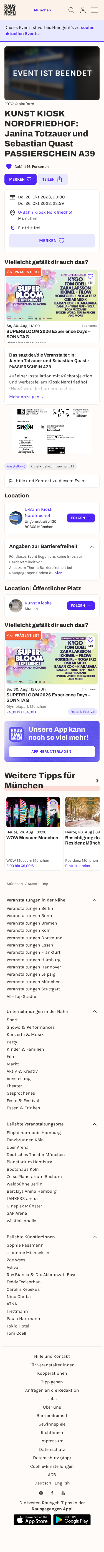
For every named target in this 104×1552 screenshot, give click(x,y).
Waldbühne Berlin (24, 1184)
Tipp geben (52, 1381)
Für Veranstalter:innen (52, 1364)
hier (58, 573)
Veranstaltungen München (34, 981)
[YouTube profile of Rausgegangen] (63, 1493)
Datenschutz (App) (52, 1457)
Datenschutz (52, 1449)
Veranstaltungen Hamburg (33, 959)
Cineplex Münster (24, 1206)
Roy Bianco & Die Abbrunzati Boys (41, 1274)
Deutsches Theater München (36, 1154)
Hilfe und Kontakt (52, 1356)
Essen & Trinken (23, 1107)
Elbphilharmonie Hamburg (34, 1132)
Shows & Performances (31, 1027)
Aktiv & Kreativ (22, 1071)
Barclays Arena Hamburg (32, 1191)
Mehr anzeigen (24, 396)
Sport (12, 1019)
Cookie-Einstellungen (52, 1466)
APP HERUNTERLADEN (63, 752)
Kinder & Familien (25, 1049)
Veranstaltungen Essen (30, 945)
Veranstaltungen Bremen (32, 923)
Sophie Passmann (25, 1245)
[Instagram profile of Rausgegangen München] (41, 1493)
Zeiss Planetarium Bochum (34, 1176)
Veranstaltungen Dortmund (34, 937)
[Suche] (71, 10)
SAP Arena (17, 1213)
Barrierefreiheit (52, 1415)
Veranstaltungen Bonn (29, 915)
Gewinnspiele (52, 1424)
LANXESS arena (22, 1198)
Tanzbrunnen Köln (25, 1139)
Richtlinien (52, 1432)
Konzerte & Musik (25, 1034)
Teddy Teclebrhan (24, 1281)
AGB (52, 1474)
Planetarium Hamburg (29, 1161)
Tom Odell (16, 1333)
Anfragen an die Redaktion (52, 1390)
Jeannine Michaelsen (28, 1252)
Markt (13, 1064)
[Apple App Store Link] (32, 1519)
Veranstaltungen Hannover (34, 967)
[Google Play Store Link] (72, 1519)
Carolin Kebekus (23, 1289)
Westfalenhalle (21, 1220)
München (15, 883)
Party (12, 1042)
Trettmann (17, 1311)
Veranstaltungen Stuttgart (33, 989)
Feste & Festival (23, 1100)
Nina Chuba (19, 1296)
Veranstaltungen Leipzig (31, 974)
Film (11, 1056)
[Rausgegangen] (10, 10)
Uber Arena (18, 1147)
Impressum (52, 1440)
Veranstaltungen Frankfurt (33, 952)
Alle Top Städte (21, 996)
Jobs (52, 1398)
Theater (14, 1085)
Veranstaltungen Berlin (30, 908)
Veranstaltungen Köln (28, 930)
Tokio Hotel (18, 1326)
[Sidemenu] (95, 10)
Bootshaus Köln (23, 1169)
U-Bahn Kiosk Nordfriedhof (45, 212)
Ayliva (12, 1267)
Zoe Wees (16, 1259)
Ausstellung (16, 466)
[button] (52, 240)
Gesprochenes (21, 1093)
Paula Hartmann (23, 1318)
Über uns (52, 1407)
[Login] (83, 10)
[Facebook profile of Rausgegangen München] (52, 1493)
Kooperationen (52, 1373)
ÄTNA (12, 1303)
